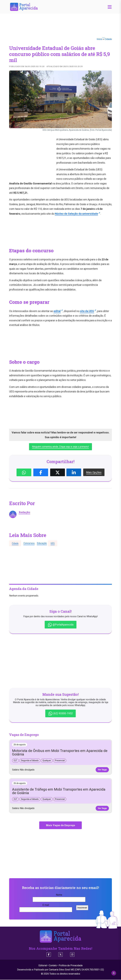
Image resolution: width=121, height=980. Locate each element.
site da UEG (87, 311)
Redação (24, 512)
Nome (59, 894)
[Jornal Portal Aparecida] (24, 6)
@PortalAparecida (62, 624)
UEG (53, 543)
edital (57, 311)
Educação (42, 543)
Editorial (43, 965)
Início (99, 39)
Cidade (108, 39)
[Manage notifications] (113, 973)
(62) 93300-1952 (63, 713)
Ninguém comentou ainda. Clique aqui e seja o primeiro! (60, 446)
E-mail (45, 905)
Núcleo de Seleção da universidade (76, 213)
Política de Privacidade (71, 965)
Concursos (29, 543)
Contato (53, 965)
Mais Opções (94, 472)
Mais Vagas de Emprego (60, 825)
